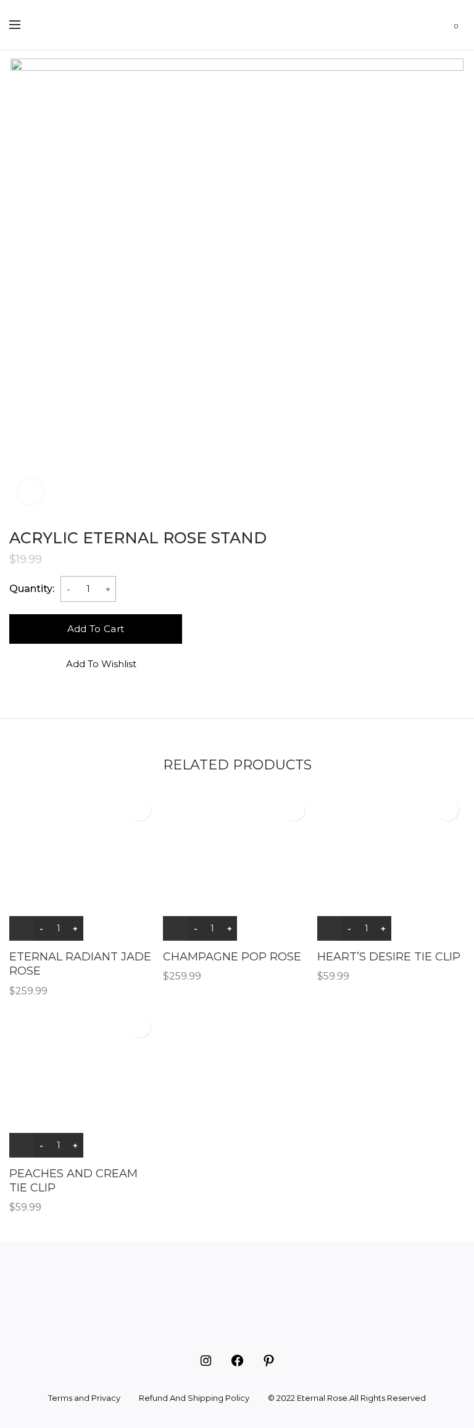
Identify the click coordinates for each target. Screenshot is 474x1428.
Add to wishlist (101, 663)
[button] (424, 24)
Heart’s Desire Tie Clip (388, 956)
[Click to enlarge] (31, 491)
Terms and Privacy (84, 1398)
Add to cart (95, 629)
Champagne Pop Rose (232, 956)
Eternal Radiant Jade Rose (80, 964)
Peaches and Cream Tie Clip (73, 1181)
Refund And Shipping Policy (194, 1398)
